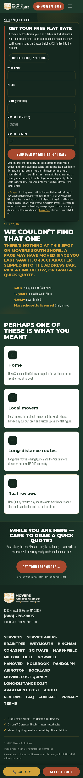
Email (17, 101)
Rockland (39, 670)
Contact (47, 697)
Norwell (47, 657)
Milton (11, 657)
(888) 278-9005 (19, 616)
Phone (11, 85)
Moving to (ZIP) (17, 134)
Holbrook (38, 663)
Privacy (70, 697)
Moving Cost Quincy (25, 677)
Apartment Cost (22, 690)
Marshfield (65, 650)
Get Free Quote (61, 771)
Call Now (21, 771)
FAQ (30, 697)
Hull (28, 657)
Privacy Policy (44, 210)
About (51, 690)
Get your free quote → (42, 566)
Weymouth (41, 644)
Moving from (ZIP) (19, 117)
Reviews (13, 697)
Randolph (64, 663)
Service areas (42, 637)
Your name (14, 68)
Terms (10, 703)
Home (7, 19)
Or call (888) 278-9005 (29, 58)
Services (13, 637)
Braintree (14, 644)
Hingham (67, 644)
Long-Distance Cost (25, 683)
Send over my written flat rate (41, 154)
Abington (14, 670)
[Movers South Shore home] (16, 6)
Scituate (38, 650)
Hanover (13, 663)
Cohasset (14, 650)
